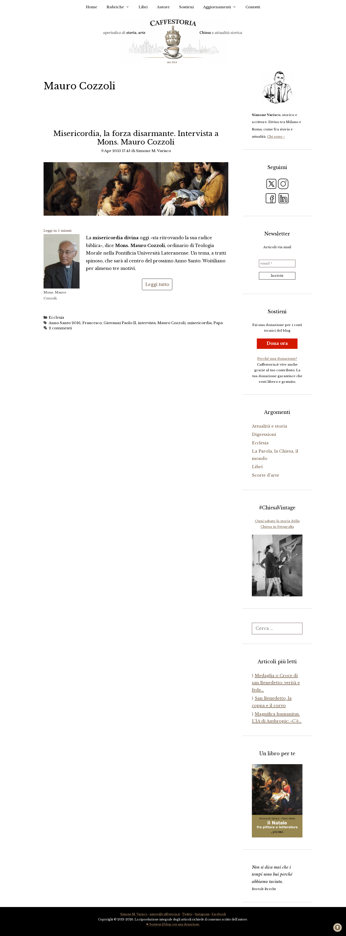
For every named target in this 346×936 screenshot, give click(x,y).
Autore (163, 7)
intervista (147, 323)
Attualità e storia (269, 426)
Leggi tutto (157, 284)
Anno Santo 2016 (64, 323)
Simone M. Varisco (133, 914)
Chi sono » (276, 137)
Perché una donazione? (277, 359)
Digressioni (264, 434)
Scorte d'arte (265, 475)
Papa (218, 323)
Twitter (187, 914)
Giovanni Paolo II (120, 323)
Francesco (92, 323)
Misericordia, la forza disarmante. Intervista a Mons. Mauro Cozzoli (136, 137)
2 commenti (60, 328)
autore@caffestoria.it (164, 914)
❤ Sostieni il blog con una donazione (172, 924)
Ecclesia (56, 317)
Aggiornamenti (217, 7)
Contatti (252, 7)
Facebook (219, 914)
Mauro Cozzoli (171, 323)
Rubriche (115, 7)
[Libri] (277, 87)
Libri (143, 7)
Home (91, 7)
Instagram (202, 914)
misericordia (199, 323)
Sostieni (186, 7)
